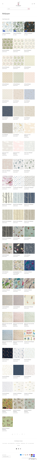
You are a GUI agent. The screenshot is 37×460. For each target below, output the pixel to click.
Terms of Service (4, 443)
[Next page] (25, 434)
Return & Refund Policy (11, 443)
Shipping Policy (23, 443)
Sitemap (18, 445)
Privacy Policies (18, 443)
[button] (3, 4)
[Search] (29, 9)
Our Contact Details (31, 443)
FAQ (26, 443)
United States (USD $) (5, 456)
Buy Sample (33, 459)
